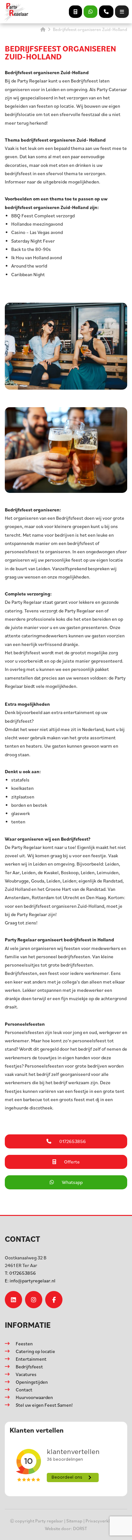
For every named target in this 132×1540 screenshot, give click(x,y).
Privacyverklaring (103, 1520)
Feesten (24, 1344)
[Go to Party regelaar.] (42, 29)
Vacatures (26, 1374)
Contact (24, 1390)
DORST (80, 1528)
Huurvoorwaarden (34, 1397)
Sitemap (74, 1520)
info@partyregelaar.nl (30, 1281)
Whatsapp (72, 1182)
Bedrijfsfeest (29, 1367)
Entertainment (31, 1359)
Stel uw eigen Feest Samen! (44, 1405)
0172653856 (20, 1273)
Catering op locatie (35, 1351)
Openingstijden (32, 1382)
